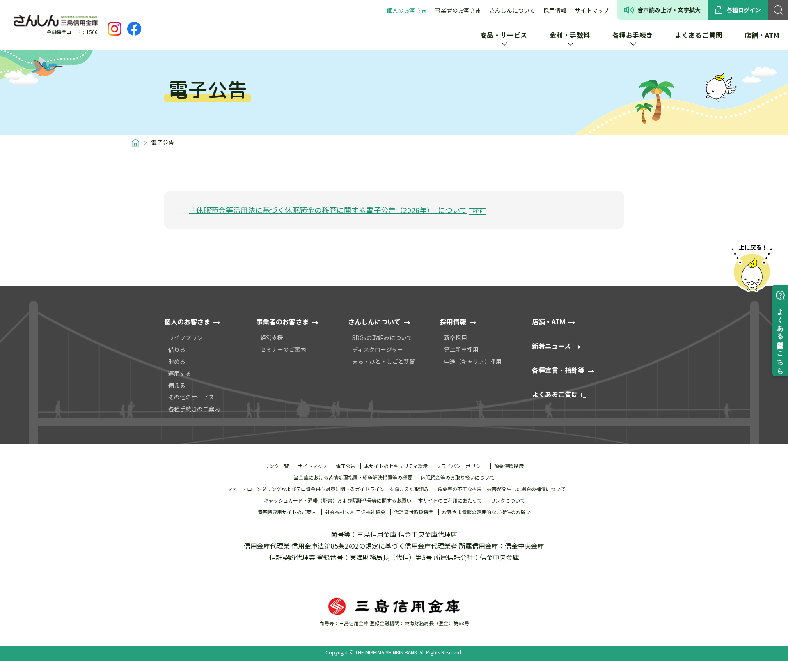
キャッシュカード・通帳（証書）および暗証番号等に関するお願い (337, 500)
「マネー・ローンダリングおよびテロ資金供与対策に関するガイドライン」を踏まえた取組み (325, 489)
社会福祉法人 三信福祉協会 (355, 512)
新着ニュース (551, 346)
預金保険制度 (509, 466)
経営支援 (271, 337)
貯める (177, 361)
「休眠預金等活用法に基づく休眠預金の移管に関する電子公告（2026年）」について (328, 209)
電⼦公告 (345, 466)
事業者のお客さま (458, 10)
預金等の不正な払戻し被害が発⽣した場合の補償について (502, 489)
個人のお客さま (407, 10)
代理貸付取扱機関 (413, 512)
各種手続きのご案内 (194, 409)
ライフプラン (185, 337)
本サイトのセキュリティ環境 (396, 466)
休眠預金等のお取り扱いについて (458, 477)
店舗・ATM (548, 321)
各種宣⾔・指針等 (558, 370)
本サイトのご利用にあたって (450, 500)
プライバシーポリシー (461, 466)
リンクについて (507, 500)
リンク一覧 (276, 466)
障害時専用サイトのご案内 (286, 512)
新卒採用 (455, 337)
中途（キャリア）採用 (473, 361)
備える (177, 385)
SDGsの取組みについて (382, 337)
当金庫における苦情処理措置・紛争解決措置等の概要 (353, 477)
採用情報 (554, 10)
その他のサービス (191, 397)
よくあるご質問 (555, 394)
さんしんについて (512, 10)
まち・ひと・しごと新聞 (383, 361)
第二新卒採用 (461, 349)
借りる (177, 349)
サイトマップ (592, 10)
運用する (179, 373)
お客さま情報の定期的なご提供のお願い (486, 512)
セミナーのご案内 (283, 349)
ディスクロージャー (377, 349)
